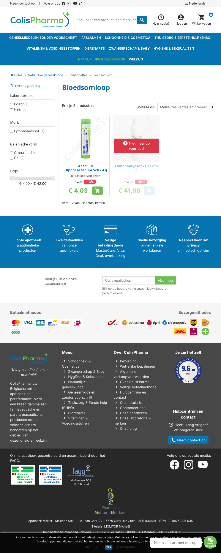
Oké (108, 547)
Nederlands (197, 3)
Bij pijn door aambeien (85, 176)
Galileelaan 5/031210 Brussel (81, 482)
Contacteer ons (129, 408)
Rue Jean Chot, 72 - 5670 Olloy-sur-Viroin (106, 521)
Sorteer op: (146, 107)
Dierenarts (73, 413)
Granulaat (24, 152)
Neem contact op (22, 3)
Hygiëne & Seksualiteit (83, 376)
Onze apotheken (130, 413)
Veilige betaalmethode (135, 387)
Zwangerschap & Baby (83, 371)
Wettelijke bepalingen (134, 366)
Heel (20, 109)
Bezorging (125, 361)
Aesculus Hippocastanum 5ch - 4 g (86, 168)
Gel (19, 158)
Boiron (22, 104)
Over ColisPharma (131, 382)
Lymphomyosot (29, 131)
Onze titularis (128, 402)
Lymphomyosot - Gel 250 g (136, 168)
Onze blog (125, 428)
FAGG (14, 460)
